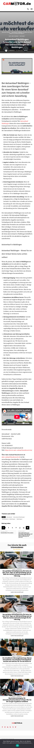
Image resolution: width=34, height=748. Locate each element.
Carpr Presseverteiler (17, 592)
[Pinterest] (16, 527)
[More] (27, 527)
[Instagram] (5, 726)
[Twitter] (12, 527)
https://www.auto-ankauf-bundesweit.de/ (18, 450)
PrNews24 (12, 50)
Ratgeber (22, 36)
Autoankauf (9, 517)
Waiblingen (19, 519)
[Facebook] (8, 527)
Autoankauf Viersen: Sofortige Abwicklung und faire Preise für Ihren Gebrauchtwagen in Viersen (25, 535)
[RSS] (10, 726)
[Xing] (15, 726)
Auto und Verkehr (6, 32)
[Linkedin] (23, 527)
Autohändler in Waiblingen (8, 519)
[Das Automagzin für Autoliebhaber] (17, 3)
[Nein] (32, 743)
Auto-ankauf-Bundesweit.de (11, 457)
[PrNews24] (6, 50)
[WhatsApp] (20, 527)
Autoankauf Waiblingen (19, 517)
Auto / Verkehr (17, 569)
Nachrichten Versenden (7, 532)
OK (17, 745)
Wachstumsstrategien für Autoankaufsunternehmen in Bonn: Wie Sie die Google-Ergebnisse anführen (17, 699)
